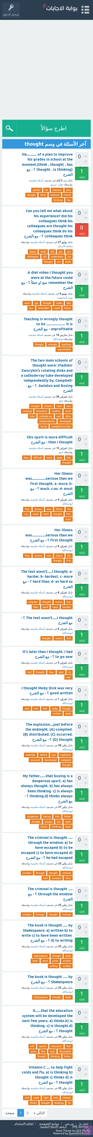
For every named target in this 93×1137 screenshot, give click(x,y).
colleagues (33, 256)
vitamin (67, 1097)
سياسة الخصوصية (49, 1123)
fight (46, 1097)
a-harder (33, 602)
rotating (27, 411)
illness (59, 509)
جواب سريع (57, 184)
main (59, 406)
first (68, 514)
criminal (66, 873)
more (49, 457)
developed (65, 421)
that (57, 816)
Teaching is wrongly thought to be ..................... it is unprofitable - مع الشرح (48, 324)
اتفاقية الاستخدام (24, 1123)
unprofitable (64, 349)
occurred (35, 760)
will (32, 1046)
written (57, 713)
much (36, 514)
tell (52, 251)
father (67, 816)
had (29, 672)
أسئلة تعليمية (36, 180)
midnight (30, 754)
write (55, 960)
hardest (67, 607)
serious (38, 509)
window (27, 873)
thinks (44, 826)
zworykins (41, 411)
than (26, 457)
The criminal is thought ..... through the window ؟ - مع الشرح (50, 894)
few (43, 1051)
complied (66, 760)
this (69, 457)
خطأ (31, 308)
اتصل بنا (83, 1123)
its (69, 672)
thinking (58, 200)
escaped (56, 878)
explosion (65, 754)
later (61, 672)
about (33, 251)
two (69, 406)
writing (54, 966)
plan (68, 190)
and (59, 416)
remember (43, 308)
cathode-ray (45, 416)
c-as (26, 514)
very (27, 708)
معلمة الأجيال (65, 246)
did (44, 256)
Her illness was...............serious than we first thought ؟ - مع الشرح (49, 535)
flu (69, 1103)
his (46, 190)
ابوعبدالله (58, 339)
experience (57, 256)
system (42, 1046)
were (27, 303)
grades (36, 190)
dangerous (33, 816)
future (67, 308)
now (68, 677)
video (59, 303)
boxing (47, 816)
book (68, 956)
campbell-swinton (61, 426)
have (68, 878)
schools (48, 406)
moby (55, 708)
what (43, 251)
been (68, 826)
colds (36, 1097)
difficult (37, 457)
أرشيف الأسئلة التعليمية (53, 1126)
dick (45, 708)
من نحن (69, 1123)
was (49, 509)
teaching (66, 344)
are (59, 261)
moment (54, 195)
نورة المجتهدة (65, 297)
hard (45, 607)
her (69, 509)
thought (31, 195)
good (68, 713)
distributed (50, 760)
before (43, 754)
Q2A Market (83, 1130)
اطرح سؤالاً (54, 128)
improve (57, 190)
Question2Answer (80, 1133)
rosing (43, 426)
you (61, 251)
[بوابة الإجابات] (60, 7)
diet (69, 303)
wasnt (58, 602)
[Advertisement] (46, 68)
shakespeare (41, 956)
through (40, 873)
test (69, 602)
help (55, 1097)
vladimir (56, 411)
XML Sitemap (80, 1126)
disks (68, 416)
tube (32, 416)
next (52, 1051)
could (57, 308)
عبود (60, 400)
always (48, 821)
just (54, 754)
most (68, 519)
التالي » (39, 1113)
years (34, 1051)
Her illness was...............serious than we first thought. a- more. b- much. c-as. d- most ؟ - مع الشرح (49, 483)
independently (47, 421)
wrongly (52, 344)
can (69, 251)
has (69, 200)
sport (59, 457)
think (43, 195)
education (56, 1046)
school (67, 195)
